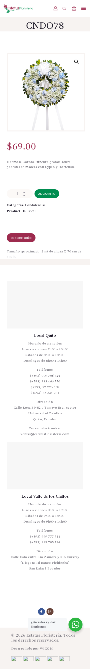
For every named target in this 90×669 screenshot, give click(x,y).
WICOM (46, 648)
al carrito (47, 194)
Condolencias (35, 205)
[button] (76, 61)
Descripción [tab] (21, 238)
